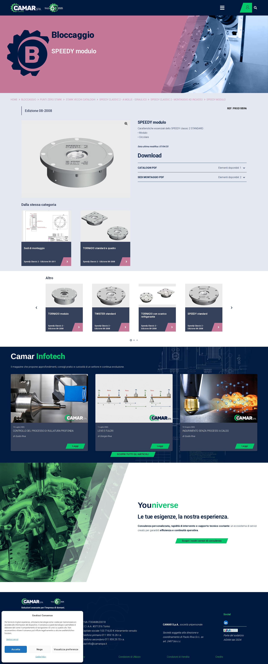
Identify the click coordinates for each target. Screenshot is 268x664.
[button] (255, 8)
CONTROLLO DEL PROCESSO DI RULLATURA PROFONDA (43, 430)
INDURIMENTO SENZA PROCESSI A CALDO (205, 430)
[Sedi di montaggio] (46, 238)
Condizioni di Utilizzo (129, 656)
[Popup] (223, 8)
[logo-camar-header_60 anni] (37, 8)
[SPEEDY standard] (203, 307)
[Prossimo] (231, 307)
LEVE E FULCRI (106, 430)
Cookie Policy (41, 657)
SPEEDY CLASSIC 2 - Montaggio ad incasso (177, 99)
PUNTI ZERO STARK (51, 99)
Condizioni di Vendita (178, 656)
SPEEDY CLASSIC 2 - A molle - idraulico (123, 99)
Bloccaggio (28, 99)
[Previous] (36, 307)
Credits (219, 656)
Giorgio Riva (106, 436)
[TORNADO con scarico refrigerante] (157, 307)
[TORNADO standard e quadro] (105, 238)
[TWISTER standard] (110, 307)
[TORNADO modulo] (64, 307)
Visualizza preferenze (66, 649)
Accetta (15, 649)
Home (14, 99)
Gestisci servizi (12, 639)
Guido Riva (20, 436)
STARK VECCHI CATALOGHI (81, 99)
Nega (39, 649)
